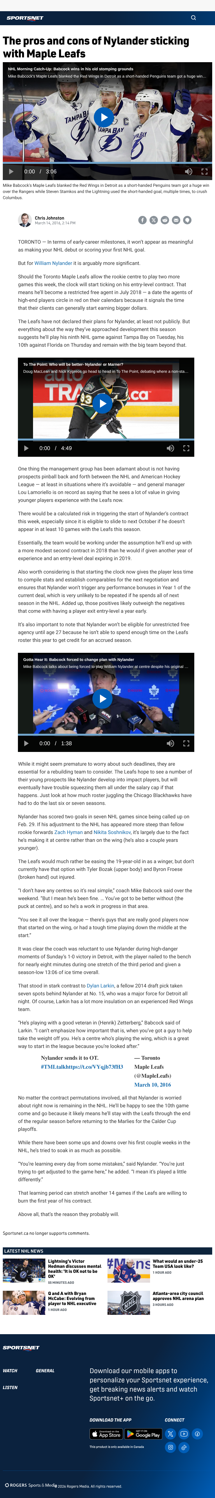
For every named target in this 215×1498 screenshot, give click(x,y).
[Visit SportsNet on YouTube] (184, 1433)
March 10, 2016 (152, 1084)
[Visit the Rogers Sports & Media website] (31, 1485)
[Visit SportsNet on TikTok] (184, 1447)
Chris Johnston (49, 218)
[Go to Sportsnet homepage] (25, 19)
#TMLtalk (53, 1067)
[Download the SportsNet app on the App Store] (106, 1433)
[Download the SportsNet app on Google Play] (143, 1433)
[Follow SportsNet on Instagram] (170, 1447)
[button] (193, 18)
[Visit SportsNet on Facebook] (197, 1433)
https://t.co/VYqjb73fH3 (94, 1067)
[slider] (107, 163)
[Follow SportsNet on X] (170, 1433)
